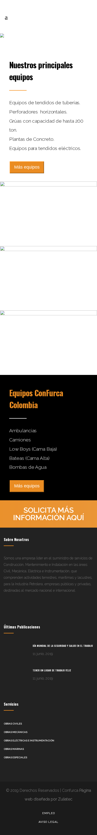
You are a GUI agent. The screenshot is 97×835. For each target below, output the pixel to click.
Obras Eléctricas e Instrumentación (29, 740)
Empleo (48, 813)
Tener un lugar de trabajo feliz (52, 670)
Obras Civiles (13, 723)
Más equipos (27, 167)
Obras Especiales (15, 757)
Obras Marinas (14, 749)
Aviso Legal (48, 822)
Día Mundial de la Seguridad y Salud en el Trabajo (63, 646)
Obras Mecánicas (15, 732)
